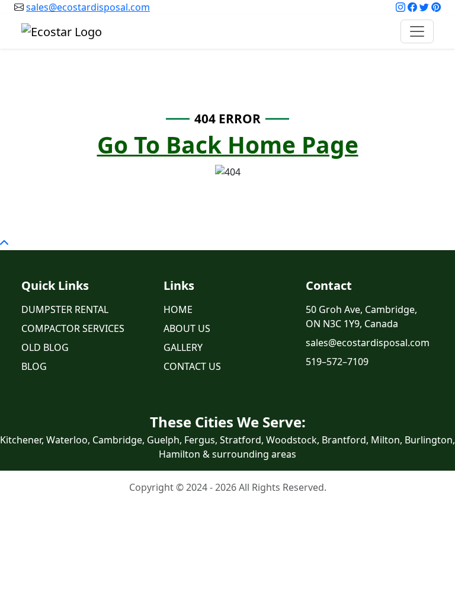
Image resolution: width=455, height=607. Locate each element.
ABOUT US (187, 328)
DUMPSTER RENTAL (64, 309)
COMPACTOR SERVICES (72, 328)
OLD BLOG (45, 347)
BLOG (34, 366)
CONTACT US (192, 366)
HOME (178, 309)
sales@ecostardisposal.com (88, 7)
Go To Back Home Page (227, 144)
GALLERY (183, 347)
